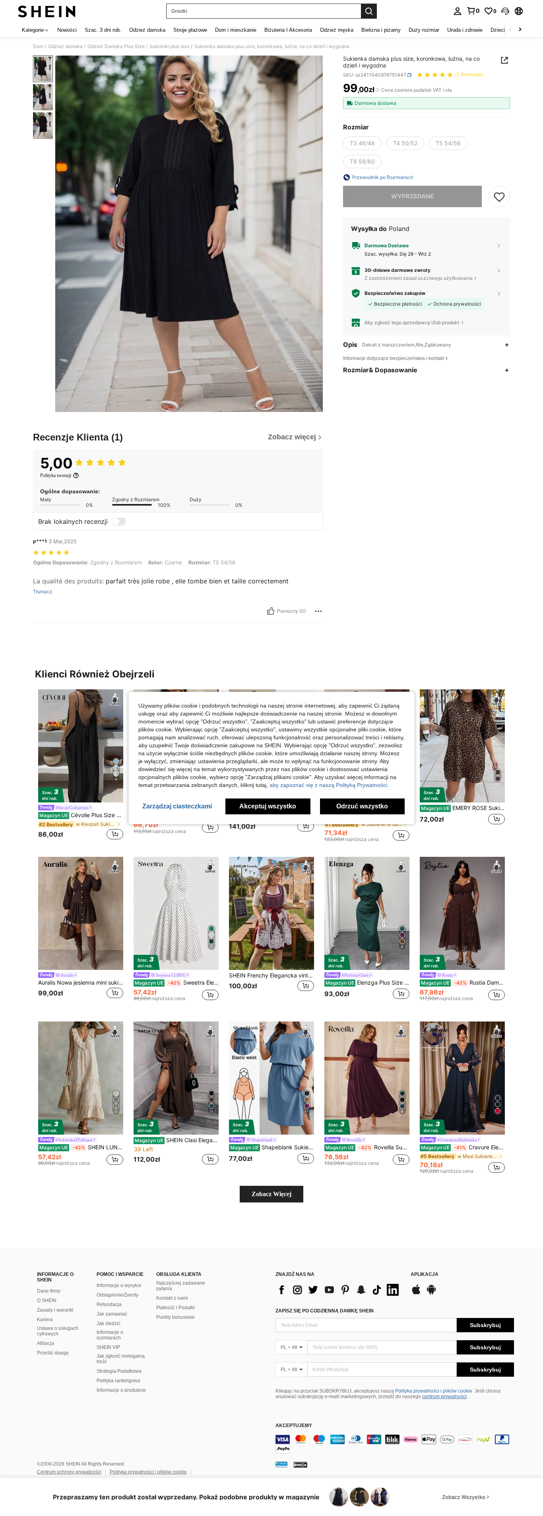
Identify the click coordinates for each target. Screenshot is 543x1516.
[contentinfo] (394, 1444)
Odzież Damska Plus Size (116, 46)
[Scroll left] (510, 30)
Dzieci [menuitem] (498, 30)
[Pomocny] (270, 611)
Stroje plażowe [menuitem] (190, 30)
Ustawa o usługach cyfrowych (57, 1331)
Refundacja (109, 1304)
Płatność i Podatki (175, 1307)
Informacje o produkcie (121, 1390)
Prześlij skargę (53, 1353)
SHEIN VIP (108, 1347)
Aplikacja (424, 1274)
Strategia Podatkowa (119, 1371)
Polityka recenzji (55, 475)
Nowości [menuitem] (67, 30)
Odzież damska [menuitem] (147, 30)
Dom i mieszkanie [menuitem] (235, 30)
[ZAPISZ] (499, 196)
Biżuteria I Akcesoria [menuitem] (288, 30)
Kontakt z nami (172, 1298)
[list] (339, 1290)
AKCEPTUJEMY (293, 1425)
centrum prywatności (444, 1396)
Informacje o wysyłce (119, 1285)
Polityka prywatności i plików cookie (433, 1391)
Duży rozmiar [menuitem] (424, 30)
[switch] (119, 521)
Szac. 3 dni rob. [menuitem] (103, 30)
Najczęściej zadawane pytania (180, 1285)
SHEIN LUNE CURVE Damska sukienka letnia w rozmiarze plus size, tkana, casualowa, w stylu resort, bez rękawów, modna (81, 1147)
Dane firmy (48, 1291)
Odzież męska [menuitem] (336, 30)
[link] (473, 10)
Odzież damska (65, 46)
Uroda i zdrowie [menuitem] (465, 30)
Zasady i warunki (55, 1310)
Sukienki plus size (169, 46)
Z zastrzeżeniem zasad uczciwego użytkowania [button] (419, 278)
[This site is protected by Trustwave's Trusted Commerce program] (281, 1464)
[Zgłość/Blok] (318, 611)
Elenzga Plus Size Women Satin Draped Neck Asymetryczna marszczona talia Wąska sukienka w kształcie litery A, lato (367, 982)
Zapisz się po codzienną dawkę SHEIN (324, 1311)
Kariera (45, 1319)
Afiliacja (45, 1343)
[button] (505, 11)
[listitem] (80, 765)
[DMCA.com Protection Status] (300, 1464)
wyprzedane (412, 196)
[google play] (431, 1293)
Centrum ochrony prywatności (69, 1472)
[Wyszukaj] (369, 11)
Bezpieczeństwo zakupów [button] (395, 293)
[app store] (416, 1293)
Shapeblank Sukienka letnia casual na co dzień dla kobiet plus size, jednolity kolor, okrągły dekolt (272, 1147)
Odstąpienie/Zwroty (117, 1295)
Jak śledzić (108, 1323)
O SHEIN (46, 1300)
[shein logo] (47, 11)
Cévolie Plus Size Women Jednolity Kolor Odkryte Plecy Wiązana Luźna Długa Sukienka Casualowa (81, 815)
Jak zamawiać (112, 1314)
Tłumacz (42, 591)
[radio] (362, 143)
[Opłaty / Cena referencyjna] (377, 90)
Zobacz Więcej (271, 1194)
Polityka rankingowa (118, 1380)
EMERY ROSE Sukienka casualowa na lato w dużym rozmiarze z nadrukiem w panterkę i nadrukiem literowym (463, 808)
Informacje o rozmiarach (110, 1335)
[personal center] (457, 11)
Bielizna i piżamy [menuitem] (381, 30)
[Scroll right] (520, 30)
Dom (38, 46)
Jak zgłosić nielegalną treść (121, 1358)
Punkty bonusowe (175, 1317)
